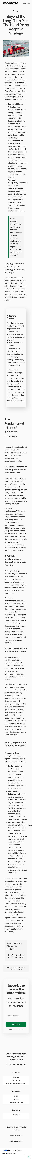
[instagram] (14, 1064)
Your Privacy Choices (14, 1150)
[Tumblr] (8, 957)
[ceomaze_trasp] (10, 2)
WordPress (16, 1130)
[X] (12, 954)
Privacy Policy (17, 1029)
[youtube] (18, 1064)
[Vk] (16, 957)
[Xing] (19, 957)
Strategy (16, 11)
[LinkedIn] (20, 954)
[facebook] (7, 1064)
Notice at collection (9, 1153)
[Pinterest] (12, 957)
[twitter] (11, 1064)
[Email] (23, 957)
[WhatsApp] (23, 954)
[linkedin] (21, 1064)
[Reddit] (16, 954)
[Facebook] (8, 954)
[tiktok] (25, 1064)
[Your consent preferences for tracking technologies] (29, 1157)
